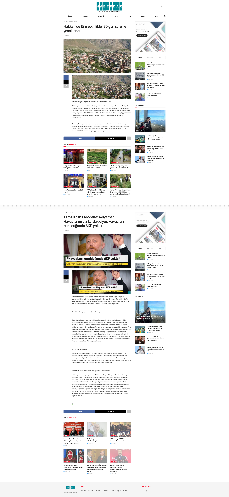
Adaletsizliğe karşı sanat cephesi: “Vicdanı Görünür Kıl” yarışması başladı (155, 138)
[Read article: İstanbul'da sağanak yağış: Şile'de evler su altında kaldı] (120, 156)
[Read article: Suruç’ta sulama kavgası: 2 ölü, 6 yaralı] (74, 181)
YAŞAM (143, 16)
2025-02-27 (90, 443)
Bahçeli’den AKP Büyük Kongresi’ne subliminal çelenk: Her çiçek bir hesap (73, 467)
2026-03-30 (139, 130)
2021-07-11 (67, 170)
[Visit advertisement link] (150, 37)
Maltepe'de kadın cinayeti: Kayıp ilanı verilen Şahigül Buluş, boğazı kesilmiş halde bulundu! (120, 192)
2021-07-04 (90, 170)
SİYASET (70, 16)
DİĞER (157, 16)
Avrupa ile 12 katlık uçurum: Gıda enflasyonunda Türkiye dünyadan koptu (155, 148)
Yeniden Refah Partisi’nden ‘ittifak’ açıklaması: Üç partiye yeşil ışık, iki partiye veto (73, 441)
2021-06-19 (90, 196)
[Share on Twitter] (66, 82)
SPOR (129, 16)
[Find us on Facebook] (158, 7)
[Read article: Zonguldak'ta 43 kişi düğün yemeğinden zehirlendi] (74, 156)
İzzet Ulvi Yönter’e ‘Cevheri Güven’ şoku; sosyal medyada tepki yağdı (156, 85)
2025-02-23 (113, 443)
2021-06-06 (113, 196)
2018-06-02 (66, 35)
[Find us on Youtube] (164, 7)
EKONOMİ (101, 16)
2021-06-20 (67, 194)
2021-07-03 (113, 170)
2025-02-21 (113, 473)
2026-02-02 (67, 445)
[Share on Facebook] (66, 77)
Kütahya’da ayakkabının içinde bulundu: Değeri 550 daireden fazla (155, 75)
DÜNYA (116, 16)
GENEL (66, 435)
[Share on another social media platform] (66, 86)
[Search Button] (164, 16)
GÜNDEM (85, 16)
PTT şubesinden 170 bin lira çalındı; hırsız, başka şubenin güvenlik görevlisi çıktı (96, 192)
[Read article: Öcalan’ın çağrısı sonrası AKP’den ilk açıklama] (97, 429)
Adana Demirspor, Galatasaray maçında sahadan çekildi (156, 64)
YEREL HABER (73, 21)
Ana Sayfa (66, 21)
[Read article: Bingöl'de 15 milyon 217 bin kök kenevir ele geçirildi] (97, 156)
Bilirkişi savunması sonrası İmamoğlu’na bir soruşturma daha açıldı (155, 158)
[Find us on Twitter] (161, 7)
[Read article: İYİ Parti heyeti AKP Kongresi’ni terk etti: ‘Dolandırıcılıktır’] (120, 429)
